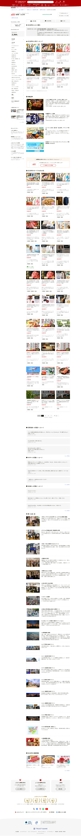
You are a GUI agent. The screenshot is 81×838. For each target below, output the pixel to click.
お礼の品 (15, 5)
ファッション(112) (15, 86)
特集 (42, 5)
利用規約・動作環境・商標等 (60, 831)
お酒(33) (13, 60)
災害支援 (52, 812)
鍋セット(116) (14, 71)
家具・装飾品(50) (15, 88)
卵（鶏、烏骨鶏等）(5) (16, 58)
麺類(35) (13, 68)
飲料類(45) (14, 62)
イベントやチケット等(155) (17, 75)
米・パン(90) (14, 49)
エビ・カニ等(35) (15, 53)
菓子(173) (13, 64)
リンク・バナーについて (32, 831)
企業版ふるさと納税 (62, 812)
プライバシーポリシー (42, 831)
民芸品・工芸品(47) (15, 90)
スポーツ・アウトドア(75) (16, 79)
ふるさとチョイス (20, 812)
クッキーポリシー (50, 831)
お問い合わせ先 (15, 17)
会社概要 (17, 831)
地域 (23, 5)
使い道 (47, 5)
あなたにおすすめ (36, 5)
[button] (51, 14)
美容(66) (13, 84)
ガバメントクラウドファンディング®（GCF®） (37, 812)
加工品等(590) (14, 66)
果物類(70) (14, 51)
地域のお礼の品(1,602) (16, 77)
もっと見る (22, 122)
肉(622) (13, 47)
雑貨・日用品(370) (15, 81)
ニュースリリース (23, 831)
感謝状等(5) (14, 92)
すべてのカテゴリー (15, 45)
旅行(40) (13, 73)
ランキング (29, 5)
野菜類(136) (14, 56)
